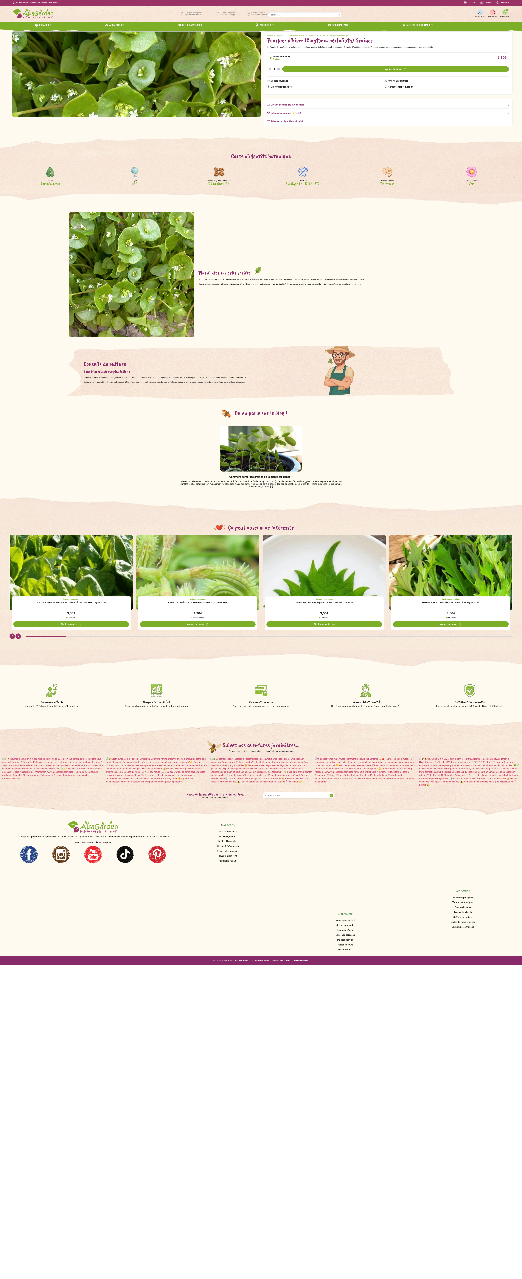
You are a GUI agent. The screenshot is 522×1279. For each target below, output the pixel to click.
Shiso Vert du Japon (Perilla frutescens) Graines (324, 602)
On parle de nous (241, 872)
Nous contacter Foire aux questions (260, 14)
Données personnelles (281, 872)
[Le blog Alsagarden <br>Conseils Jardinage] (217, 14)
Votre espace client (345, 831)
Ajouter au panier (393, 69)
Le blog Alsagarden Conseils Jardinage (227, 14)
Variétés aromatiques (462, 836)
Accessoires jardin (463, 846)
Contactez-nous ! (227, 861)
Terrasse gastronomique (339, 36)
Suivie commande (345, 836)
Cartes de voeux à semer (463, 856)
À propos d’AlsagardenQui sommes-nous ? (194, 14)
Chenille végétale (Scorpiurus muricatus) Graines (197, 602)
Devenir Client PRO (227, 856)
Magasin (471, 3)
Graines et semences (275, 36)
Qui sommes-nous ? (227, 831)
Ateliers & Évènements (228, 846)
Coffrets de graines (462, 851)
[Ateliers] (481, 2)
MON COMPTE (480, 17)
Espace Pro (504, 3)
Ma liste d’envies (345, 851)
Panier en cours (345, 856)
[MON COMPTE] (480, 12)
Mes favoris (493, 17)
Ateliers (487, 3)
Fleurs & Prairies (463, 841)
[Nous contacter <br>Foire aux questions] (250, 14)
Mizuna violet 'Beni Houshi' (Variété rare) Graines (451, 602)
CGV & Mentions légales (260, 872)
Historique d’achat (345, 841)
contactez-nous (390, 706)
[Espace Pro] (497, 2)
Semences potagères (462, 831)
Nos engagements (228, 836)
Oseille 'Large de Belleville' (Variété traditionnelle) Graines (71, 602)
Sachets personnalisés (463, 861)
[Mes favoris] (493, 12)
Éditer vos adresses (345, 846)
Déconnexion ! (345, 861)
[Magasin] (465, 2)
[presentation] (7, 178)
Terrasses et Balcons (317, 36)
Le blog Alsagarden (227, 841)
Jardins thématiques (296, 36)
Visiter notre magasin (227, 851)
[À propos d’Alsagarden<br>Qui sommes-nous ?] (182, 14)
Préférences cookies (301, 872)
